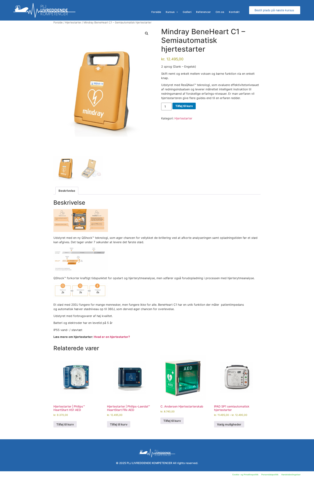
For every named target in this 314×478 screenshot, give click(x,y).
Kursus (170, 12)
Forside (156, 12)
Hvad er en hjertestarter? (112, 337)
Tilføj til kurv (184, 106)
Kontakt (234, 12)
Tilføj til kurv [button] (65, 424)
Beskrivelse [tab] (67, 190)
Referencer (203, 12)
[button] (146, 33)
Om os (220, 12)
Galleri (187, 12)
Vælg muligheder (229, 424)
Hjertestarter (73, 22)
